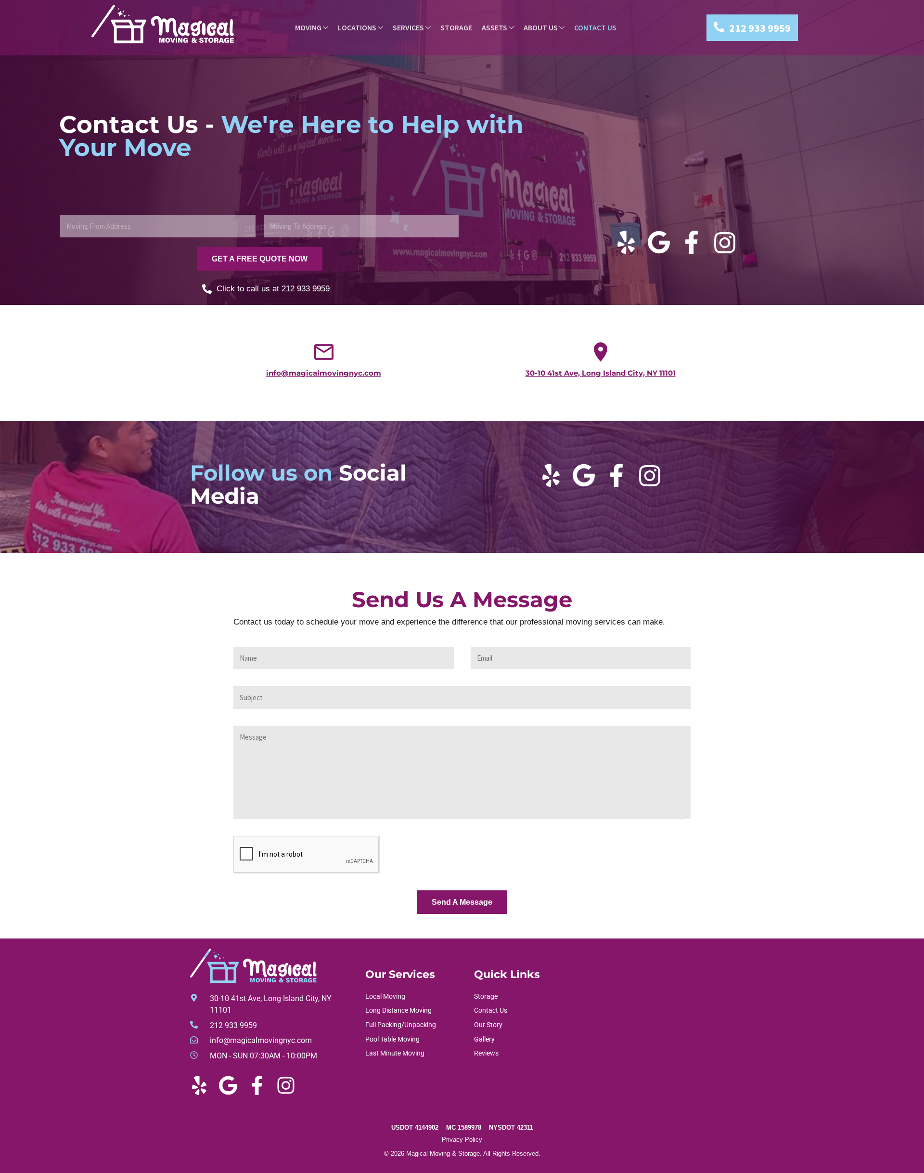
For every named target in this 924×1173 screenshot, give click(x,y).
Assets (494, 27)
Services (408, 27)
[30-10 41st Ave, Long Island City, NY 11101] (600, 352)
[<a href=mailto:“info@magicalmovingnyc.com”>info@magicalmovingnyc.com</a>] (324, 352)
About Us (541, 27)
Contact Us (595, 27)
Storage (456, 27)
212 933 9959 (760, 28)
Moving (308, 27)
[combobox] (158, 226)
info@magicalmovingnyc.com (323, 373)
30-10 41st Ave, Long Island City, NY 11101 (601, 373)
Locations (357, 27)
